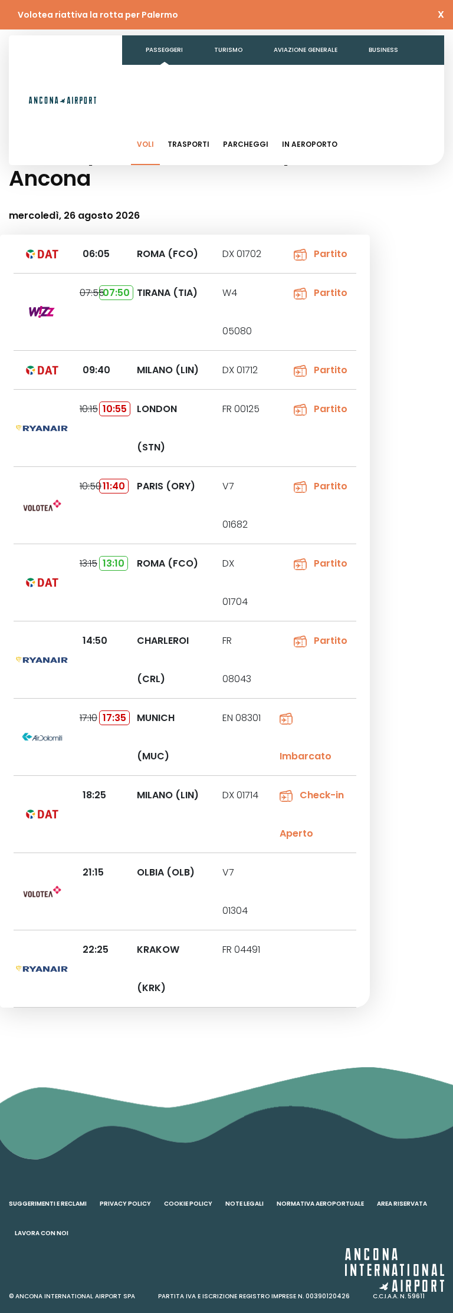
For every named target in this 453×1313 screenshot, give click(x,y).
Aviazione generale (305, 49)
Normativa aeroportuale (320, 1203)
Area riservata (402, 1203)
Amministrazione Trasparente (197, 79)
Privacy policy (125, 1203)
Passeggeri (164, 49)
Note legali (244, 1203)
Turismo (228, 49)
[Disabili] (398, 109)
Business (383, 49)
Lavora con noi (41, 1233)
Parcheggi (245, 144)
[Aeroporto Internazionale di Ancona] (62, 100)
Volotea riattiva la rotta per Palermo (98, 15)
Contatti (296, 79)
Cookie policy (188, 1203)
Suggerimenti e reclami (48, 1203)
